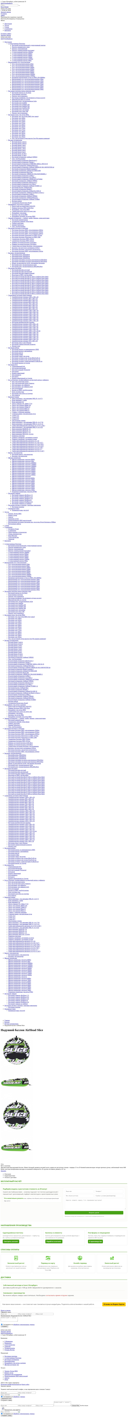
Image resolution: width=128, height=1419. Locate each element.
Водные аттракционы (15, 140)
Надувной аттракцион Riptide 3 (22, 189)
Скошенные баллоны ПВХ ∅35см (23, 241)
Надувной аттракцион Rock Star (22, 172)
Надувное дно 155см (18, 123)
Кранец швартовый (18, 373)
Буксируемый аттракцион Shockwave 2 (24, 182)
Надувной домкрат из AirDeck (21, 503)
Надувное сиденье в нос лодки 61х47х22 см (26, 359)
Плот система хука (18, 392)
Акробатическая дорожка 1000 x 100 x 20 (25, 337)
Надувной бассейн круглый (21, 270)
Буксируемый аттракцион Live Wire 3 (24, 177)
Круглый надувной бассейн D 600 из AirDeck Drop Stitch (30, 293)
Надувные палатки (18, 507)
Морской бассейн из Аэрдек (21, 99)
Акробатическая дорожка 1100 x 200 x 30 (25, 324)
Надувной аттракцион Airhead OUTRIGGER (26, 170)
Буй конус (15, 376)
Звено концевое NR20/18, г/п (21, 429)
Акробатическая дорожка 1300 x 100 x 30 (25, 314)
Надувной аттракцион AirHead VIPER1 (24, 181)
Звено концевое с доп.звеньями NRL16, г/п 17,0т (27, 422)
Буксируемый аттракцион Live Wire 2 (24, 184)
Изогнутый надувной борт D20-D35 (23, 206)
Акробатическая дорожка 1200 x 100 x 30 (25, 320)
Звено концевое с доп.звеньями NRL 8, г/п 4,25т (27, 427)
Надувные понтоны (10, 1356)
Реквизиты (7, 1343)
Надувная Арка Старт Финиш (21, 342)
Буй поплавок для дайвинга (21, 385)
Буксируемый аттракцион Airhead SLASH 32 (26, 191)
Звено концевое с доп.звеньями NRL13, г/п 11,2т (27, 424)
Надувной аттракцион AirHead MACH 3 (25, 165)
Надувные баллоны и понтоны (18, 228)
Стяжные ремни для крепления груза (24, 414)
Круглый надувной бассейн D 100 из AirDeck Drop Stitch (30, 276)
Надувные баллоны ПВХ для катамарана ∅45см (27, 251)
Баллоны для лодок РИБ (19, 214)
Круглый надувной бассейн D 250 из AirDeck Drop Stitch (30, 282)
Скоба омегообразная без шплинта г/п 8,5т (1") (27, 449)
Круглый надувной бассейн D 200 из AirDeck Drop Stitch (30, 280)
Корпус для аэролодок (15, 453)
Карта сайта (25, 1384)
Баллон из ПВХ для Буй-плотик (22, 390)
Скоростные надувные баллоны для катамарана (27, 246)
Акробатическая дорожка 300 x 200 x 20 (25, 298)
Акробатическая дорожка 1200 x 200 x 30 (25, 317)
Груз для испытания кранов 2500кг (23, 69)
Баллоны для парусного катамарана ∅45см (26, 248)
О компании (8, 29)
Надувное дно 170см (18, 128)
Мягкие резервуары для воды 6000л (23, 481)
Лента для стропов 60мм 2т (20, 410)
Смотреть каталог (11, 1241)
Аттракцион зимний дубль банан (22, 221)
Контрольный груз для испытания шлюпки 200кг (28, 82)
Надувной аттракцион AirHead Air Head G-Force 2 (28, 192)
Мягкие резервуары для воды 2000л (23, 488)
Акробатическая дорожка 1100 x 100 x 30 (25, 327)
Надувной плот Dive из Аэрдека (22, 393)
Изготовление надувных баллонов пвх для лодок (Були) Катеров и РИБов (32, 522)
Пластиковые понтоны (19, 94)
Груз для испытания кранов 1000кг (23, 67)
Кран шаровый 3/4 (18, 402)
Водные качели (17, 201)
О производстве (95, 1241)
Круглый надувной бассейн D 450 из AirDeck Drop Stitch (30, 288)
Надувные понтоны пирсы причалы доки (21, 91)
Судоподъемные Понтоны (16, 43)
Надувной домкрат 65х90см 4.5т (22, 502)
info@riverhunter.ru (6, 3)
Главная (7, 1020)
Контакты (7, 30)
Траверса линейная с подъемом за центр (25, 437)
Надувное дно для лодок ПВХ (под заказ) (25, 116)
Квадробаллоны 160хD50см (21, 254)
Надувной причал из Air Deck (21, 92)
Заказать (3, 1171)
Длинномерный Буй (18, 366)
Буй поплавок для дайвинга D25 (22, 386)
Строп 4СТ (15, 419)
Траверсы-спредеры (18, 436)
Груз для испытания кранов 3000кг (23, 70)
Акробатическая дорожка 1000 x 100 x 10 (25, 339)
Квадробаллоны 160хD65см (21, 256)
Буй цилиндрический (19, 368)
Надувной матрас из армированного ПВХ (25, 349)
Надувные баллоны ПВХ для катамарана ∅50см (27, 232)
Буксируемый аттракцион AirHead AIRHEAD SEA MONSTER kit (33, 167)
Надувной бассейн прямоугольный (23, 273)
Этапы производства (15, 534)
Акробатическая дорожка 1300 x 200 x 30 (25, 310)
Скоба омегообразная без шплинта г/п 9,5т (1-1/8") (28, 451)
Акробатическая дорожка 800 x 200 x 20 (25, 302)
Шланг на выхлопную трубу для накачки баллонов (28, 263)
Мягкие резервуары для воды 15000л (24, 473)
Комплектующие (13, 397)
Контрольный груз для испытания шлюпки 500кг (28, 89)
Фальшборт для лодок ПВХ (21, 209)
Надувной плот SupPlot (19, 103)
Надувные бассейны (14, 268)
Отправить (4, 1326)
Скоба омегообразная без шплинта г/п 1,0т (25, 441)
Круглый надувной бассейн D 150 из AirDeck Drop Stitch (30, 278)
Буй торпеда (16, 395)
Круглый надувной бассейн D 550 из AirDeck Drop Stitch (30, 292)
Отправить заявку (6, 1415)
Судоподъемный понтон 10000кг (22, 52)
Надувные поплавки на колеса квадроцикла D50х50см (29, 260)
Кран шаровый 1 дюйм (19, 400)
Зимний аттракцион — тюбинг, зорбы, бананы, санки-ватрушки (28, 218)
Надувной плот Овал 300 (20, 111)
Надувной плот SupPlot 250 (21, 104)
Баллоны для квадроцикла (16, 253)
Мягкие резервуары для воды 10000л (24, 475)
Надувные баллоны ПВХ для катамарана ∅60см (27, 233)
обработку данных (19, 1396)
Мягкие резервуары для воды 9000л (23, 459)
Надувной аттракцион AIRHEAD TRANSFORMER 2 (29, 174)
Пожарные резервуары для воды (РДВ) (24, 491)
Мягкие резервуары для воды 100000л (24, 466)
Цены (6, 1379)
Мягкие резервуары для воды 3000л (23, 486)
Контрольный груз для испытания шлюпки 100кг (28, 79)
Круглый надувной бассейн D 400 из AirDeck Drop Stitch (30, 287)
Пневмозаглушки (13, 508)
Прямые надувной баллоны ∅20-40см (24, 242)
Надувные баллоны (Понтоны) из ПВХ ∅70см (27, 235)
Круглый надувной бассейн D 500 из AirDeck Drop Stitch (30, 290)
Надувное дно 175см (18, 130)
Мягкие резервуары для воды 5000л (23, 483)
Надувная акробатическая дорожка (23, 322)
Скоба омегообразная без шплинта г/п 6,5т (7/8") (27, 447)
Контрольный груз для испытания (19, 62)
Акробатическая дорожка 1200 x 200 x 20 (25, 319)
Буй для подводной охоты (20, 381)
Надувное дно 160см (18, 125)
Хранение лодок (13, 519)
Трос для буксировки (18, 159)
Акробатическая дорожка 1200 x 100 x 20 (25, 297)
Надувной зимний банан (20, 220)
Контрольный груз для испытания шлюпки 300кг (28, 86)
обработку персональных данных (24, 1324)
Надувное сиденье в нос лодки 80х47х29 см (26, 358)
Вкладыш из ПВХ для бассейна (22, 275)
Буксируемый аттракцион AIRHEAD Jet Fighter (27, 179)
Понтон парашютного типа (21, 47)
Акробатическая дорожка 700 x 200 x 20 (25, 304)
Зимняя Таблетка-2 (18, 225)
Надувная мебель (13, 348)
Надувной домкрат (14, 493)
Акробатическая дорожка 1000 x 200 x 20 (25, 334)
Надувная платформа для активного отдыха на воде (28, 98)
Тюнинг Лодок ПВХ (14, 513)
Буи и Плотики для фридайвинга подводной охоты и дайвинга (28, 380)
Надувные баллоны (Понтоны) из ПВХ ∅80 (26, 237)
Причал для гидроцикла (19, 113)
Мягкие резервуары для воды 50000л (24, 468)
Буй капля (15, 371)
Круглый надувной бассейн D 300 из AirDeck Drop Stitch (30, 283)
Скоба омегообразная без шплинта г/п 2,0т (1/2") (27, 442)
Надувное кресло (17, 353)
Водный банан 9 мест (19, 152)
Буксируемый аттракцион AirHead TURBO (26, 199)
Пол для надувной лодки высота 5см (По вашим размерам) (31, 138)
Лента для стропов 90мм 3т (20, 408)
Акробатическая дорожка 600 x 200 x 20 (25, 305)
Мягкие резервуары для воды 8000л (23, 478)
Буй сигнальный (17, 388)
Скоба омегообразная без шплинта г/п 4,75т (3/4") (28, 446)
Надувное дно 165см (18, 126)
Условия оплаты (9, 1348)
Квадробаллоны (9, 1361)
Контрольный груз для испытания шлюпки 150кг (28, 81)
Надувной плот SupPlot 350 (21, 106)
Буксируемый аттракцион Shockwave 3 (24, 160)
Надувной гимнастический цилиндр (23, 344)
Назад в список (5, 1310)
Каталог (7, 1022)
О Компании (8, 1341)
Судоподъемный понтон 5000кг (22, 54)
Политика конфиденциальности (11, 1384)
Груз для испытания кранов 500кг (23, 65)
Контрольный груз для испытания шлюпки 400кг (28, 87)
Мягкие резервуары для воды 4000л (23, 485)
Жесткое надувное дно (11, 1364)
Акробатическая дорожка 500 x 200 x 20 (25, 307)
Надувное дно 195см (18, 136)
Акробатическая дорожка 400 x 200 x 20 (25, 309)
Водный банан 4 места (19, 143)
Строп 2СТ (15, 417)
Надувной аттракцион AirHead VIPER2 (24, 196)
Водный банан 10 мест (19, 153)
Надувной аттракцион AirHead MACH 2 (25, 197)
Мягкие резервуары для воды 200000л (24, 463)
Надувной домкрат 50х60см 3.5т (22, 498)
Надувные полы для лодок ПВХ (18, 114)
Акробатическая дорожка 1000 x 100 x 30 (25, 336)
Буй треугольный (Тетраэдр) (21, 370)
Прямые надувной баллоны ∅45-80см (24, 244)
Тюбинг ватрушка (18, 223)
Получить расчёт (94, 1212)
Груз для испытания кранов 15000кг (23, 76)
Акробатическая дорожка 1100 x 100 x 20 (25, 329)
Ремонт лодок (12, 515)
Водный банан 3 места (19, 142)
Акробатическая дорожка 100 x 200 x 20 (25, 341)
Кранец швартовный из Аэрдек (22, 378)
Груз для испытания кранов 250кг (23, 64)
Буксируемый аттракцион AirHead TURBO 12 (27, 186)
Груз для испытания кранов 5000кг (23, 72)
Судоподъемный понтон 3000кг (22, 55)
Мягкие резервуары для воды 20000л (24, 471)
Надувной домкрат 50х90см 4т (22, 500)
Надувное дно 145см (18, 120)
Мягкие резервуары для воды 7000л (23, 480)
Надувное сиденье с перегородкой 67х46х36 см (27, 361)
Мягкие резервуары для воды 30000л (24, 469)
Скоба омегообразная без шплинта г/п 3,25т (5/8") (28, 444)
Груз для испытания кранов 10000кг (23, 74)
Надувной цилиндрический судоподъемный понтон (28, 45)
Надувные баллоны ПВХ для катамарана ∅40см (27, 230)
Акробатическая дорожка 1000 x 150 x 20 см (26, 331)
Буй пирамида (16, 375)
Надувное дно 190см (18, 135)
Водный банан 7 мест (19, 148)
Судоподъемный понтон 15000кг (22, 59)
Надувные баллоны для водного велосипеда (26, 249)
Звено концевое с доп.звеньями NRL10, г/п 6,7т (27, 398)
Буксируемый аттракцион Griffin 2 (23, 194)
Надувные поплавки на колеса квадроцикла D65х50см (29, 261)
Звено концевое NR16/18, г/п (21, 430)
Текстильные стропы (18, 420)
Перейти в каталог (53, 1241)
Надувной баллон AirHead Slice (22, 187)
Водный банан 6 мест (19, 147)
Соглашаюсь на (19, 1324)
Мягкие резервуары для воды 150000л (24, 464)
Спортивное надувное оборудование (20, 295)
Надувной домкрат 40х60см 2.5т (22, 497)
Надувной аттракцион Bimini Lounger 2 (24, 169)
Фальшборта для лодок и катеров (18, 204)
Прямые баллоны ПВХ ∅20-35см (22, 208)
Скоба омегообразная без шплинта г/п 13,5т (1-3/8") (28, 425)
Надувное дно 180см (18, 131)
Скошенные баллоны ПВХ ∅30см (23, 239)
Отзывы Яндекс (9, 1350)
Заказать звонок (6, 12)
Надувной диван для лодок (20, 356)
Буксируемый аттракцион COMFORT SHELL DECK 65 (30, 164)
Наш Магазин (12, 535)
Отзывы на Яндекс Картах (114, 1304)
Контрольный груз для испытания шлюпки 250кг (28, 84)
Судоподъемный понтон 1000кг (22, 57)
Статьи (6, 27)
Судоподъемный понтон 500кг (22, 60)
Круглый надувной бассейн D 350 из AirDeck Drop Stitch (30, 285)
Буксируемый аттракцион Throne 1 (23, 162)
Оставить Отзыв (13, 529)
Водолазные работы (14, 524)
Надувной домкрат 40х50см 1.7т (22, 495)
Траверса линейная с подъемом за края (24, 439)
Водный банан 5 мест (19, 145)
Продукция (8, 23)
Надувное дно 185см (18, 133)
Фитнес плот (16, 346)
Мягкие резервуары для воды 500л (23, 461)
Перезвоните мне (6, 1398)
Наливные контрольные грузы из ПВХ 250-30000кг (28, 77)
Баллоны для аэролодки (19, 456)
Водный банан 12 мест (19, 155)
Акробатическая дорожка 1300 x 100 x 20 (25, 315)
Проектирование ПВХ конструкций (19, 520)
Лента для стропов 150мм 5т (21, 407)
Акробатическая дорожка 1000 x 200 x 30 (25, 332)
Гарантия (11, 539)
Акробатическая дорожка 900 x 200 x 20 (25, 300)
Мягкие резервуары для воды (21, 476)
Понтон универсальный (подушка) (23, 50)
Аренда (10, 517)
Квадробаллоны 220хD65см (21, 258)
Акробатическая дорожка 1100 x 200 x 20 (25, 326)
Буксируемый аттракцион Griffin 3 (23, 175)
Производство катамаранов (13, 1374)
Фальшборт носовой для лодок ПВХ (23, 216)
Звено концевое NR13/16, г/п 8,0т (22, 434)
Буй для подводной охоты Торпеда (23, 383)
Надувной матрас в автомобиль (22, 351)
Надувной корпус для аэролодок (22, 454)
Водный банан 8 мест (19, 150)
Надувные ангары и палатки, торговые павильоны (24, 505)
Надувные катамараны (11, 1359)
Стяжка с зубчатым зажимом (21, 412)
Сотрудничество (13, 537)
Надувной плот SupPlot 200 (21, 108)
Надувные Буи (13, 364)
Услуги (6, 25)
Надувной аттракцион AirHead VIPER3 (24, 157)
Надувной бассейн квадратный (22, 271)
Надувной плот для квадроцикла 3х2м (24, 101)
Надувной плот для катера (20, 109)
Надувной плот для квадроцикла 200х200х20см (27, 266)
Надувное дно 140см (18, 118)
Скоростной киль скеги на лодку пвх (24, 211)
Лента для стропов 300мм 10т (21, 405)
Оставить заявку (4, 14)
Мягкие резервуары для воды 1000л (23, 490)
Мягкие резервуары (14, 458)
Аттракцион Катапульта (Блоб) (22, 203)
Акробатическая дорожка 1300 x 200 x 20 (25, 312)
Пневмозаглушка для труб (20, 510)
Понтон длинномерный (19, 48)
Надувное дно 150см (18, 121)
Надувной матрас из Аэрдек (21, 363)
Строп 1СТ (15, 415)
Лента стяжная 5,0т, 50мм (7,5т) (22, 403)
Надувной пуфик (17, 354)
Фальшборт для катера (19, 213)
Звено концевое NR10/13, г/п (21, 432)
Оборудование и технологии (17, 532)
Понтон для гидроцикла (19, 96)
